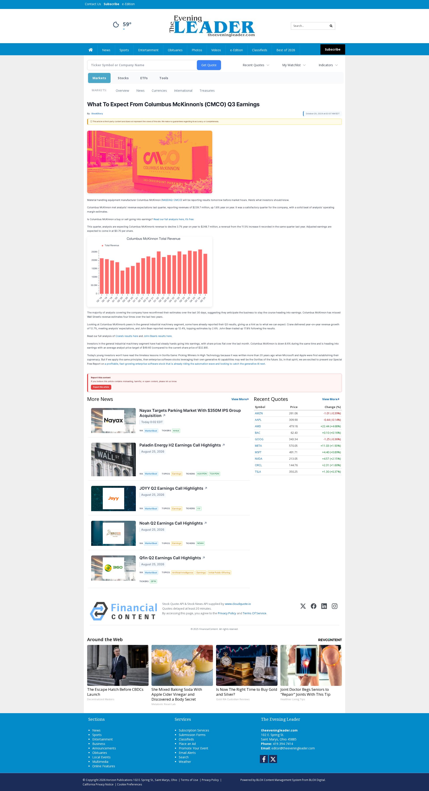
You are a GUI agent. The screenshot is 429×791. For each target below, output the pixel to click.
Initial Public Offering (219, 572)
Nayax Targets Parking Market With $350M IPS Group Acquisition (190, 413)
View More (239, 399)
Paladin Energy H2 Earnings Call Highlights (182, 445)
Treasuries (207, 90)
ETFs (144, 78)
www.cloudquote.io (238, 604)
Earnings (176, 473)
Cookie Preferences (129, 784)
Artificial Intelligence (182, 572)
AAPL (258, 420)
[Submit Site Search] (331, 26)
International (183, 90)
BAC (257, 433)
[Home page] (211, 25)
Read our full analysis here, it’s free (173, 219)
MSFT (258, 452)
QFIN (153, 581)
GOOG (259, 439)
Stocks (123, 78)
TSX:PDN (214, 473)
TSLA (258, 472)
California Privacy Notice (98, 784)
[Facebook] (313, 611)
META (258, 446)
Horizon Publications (119, 780)
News (140, 90)
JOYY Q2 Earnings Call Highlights (173, 488)
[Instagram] (334, 611)
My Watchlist (291, 65)
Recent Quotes (253, 65)
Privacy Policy (227, 613)
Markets (99, 78)
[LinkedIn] (324, 611)
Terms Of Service (254, 613)
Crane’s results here (127, 336)
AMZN (259, 413)
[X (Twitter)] (303, 611)
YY (198, 508)
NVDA (258, 459)
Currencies (159, 90)
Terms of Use (189, 780)
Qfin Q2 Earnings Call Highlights (172, 557)
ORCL (258, 465)
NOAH (200, 543)
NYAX (176, 431)
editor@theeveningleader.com (293, 748)
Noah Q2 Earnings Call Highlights (173, 523)
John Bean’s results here (158, 336)
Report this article (101, 387)
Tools (163, 78)
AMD (258, 426)
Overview (122, 90)
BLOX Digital (317, 780)
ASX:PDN (202, 473)
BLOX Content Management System (278, 780)
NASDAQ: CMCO (171, 200)
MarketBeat (151, 431)
